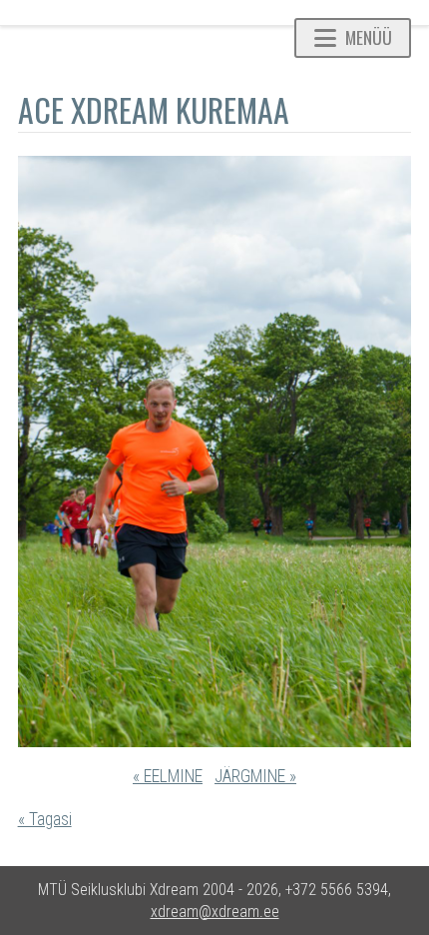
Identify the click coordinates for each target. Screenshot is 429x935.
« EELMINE (168, 776)
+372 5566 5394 (336, 889)
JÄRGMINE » (255, 776)
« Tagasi (45, 819)
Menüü (368, 37)
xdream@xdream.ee (215, 911)
